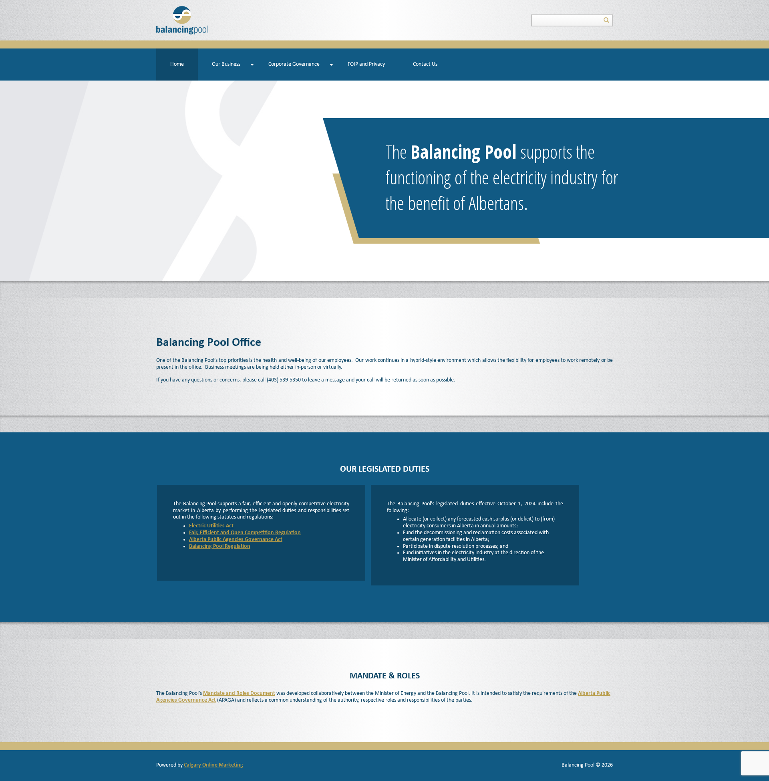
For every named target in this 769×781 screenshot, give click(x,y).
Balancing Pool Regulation (219, 546)
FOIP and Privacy (366, 64)
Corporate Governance (294, 64)
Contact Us (425, 64)
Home (177, 64)
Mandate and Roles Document (239, 693)
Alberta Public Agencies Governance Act (235, 540)
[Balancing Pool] (181, 20)
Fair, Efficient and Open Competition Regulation (245, 533)
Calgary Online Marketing (213, 765)
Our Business (226, 64)
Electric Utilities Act (211, 526)
